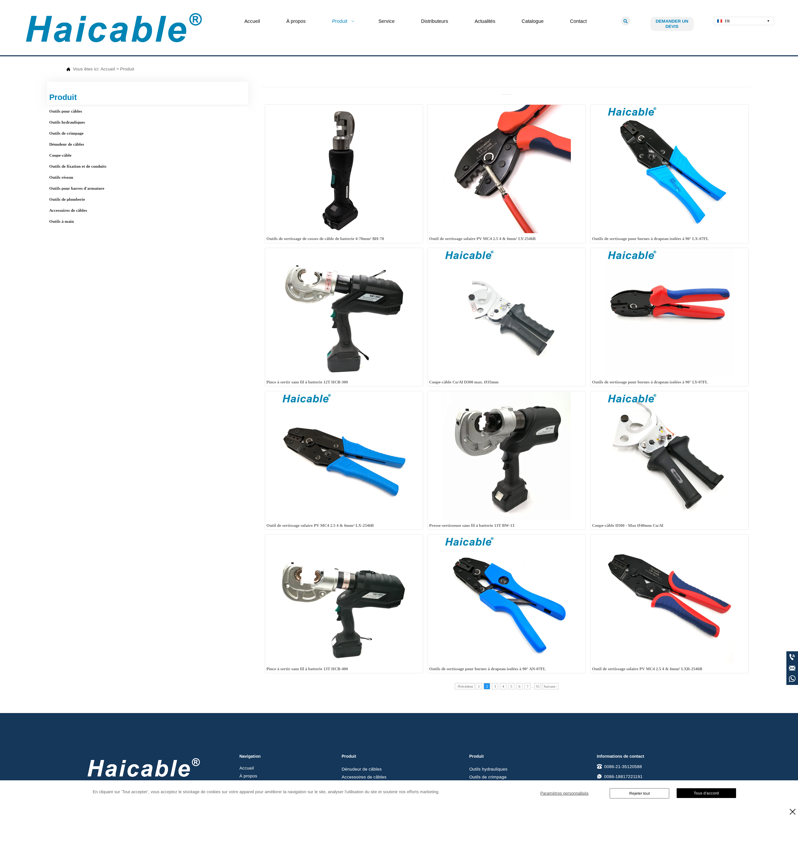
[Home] (114, 27)
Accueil (108, 69)
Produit (127, 69)
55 (537, 686)
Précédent (464, 686)
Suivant (550, 686)
